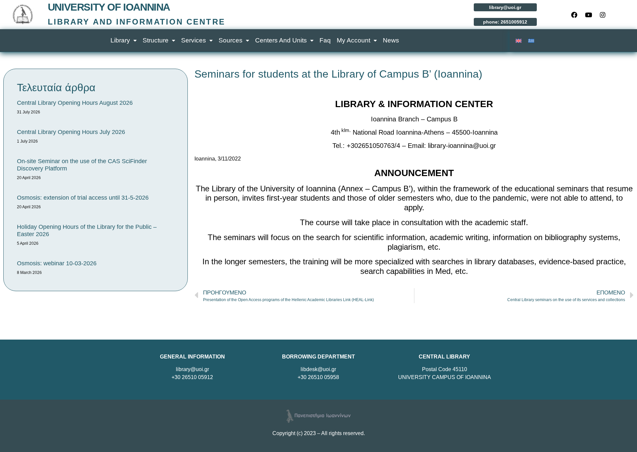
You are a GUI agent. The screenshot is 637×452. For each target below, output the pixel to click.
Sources (231, 40)
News (391, 40)
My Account (353, 40)
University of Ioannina (109, 7)
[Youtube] (588, 14)
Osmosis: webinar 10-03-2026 (57, 263)
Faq (325, 40)
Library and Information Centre (136, 21)
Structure (156, 40)
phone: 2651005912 (505, 22)
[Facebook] (574, 14)
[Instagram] (603, 14)
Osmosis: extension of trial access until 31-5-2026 (83, 197)
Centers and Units (281, 40)
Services (193, 40)
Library (120, 40)
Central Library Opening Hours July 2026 (71, 132)
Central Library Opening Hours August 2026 (75, 102)
